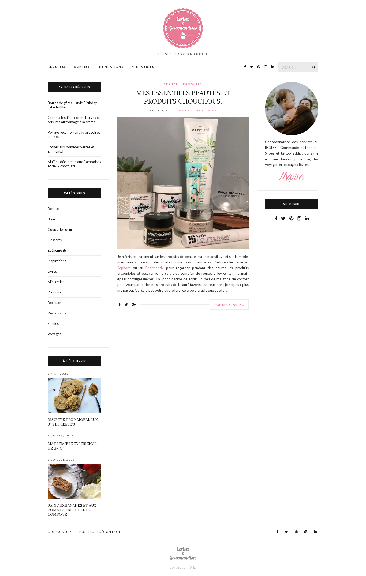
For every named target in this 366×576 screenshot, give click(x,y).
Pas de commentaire (197, 110)
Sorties (82, 66)
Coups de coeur (60, 229)
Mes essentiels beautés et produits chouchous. (183, 97)
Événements (57, 250)
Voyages (54, 334)
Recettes (57, 66)
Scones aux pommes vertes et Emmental (71, 149)
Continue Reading (229, 304)
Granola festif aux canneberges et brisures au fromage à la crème (74, 119)
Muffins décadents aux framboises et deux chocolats (74, 164)
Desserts (55, 240)
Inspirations (111, 66)
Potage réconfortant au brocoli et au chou (74, 134)
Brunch (53, 219)
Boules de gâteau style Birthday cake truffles (72, 105)
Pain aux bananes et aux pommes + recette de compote (72, 510)
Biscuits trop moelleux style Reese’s (73, 422)
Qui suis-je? (59, 531)
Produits (192, 84)
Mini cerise (56, 282)
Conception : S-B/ (183, 567)
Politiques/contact (100, 531)
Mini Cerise (143, 66)
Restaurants (57, 313)
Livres (52, 271)
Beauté (171, 84)
